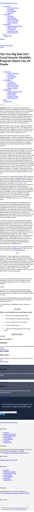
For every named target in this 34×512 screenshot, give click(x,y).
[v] (31, 238)
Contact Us (7, 440)
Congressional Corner (10, 436)
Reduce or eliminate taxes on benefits (16, 322)
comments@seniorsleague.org (11, 453)
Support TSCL (8, 442)
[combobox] (8, 412)
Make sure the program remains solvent (17, 315)
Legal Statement (8, 439)
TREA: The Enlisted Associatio (18, 509)
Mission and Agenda (9, 434)
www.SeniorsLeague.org (18, 250)
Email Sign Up (4, 349)
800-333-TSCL (24, 453)
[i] (13, 127)
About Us (6, 432)
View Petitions (4, 361)
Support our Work (5, 396)
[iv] (23, 184)
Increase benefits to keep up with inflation (18, 319)
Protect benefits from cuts (13, 325)
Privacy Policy (8, 437)
